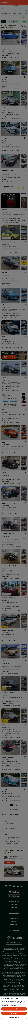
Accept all (14, 1009)
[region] (14, 1008)
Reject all (14, 1013)
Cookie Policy (4, 1005)
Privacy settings (14, 1017)
